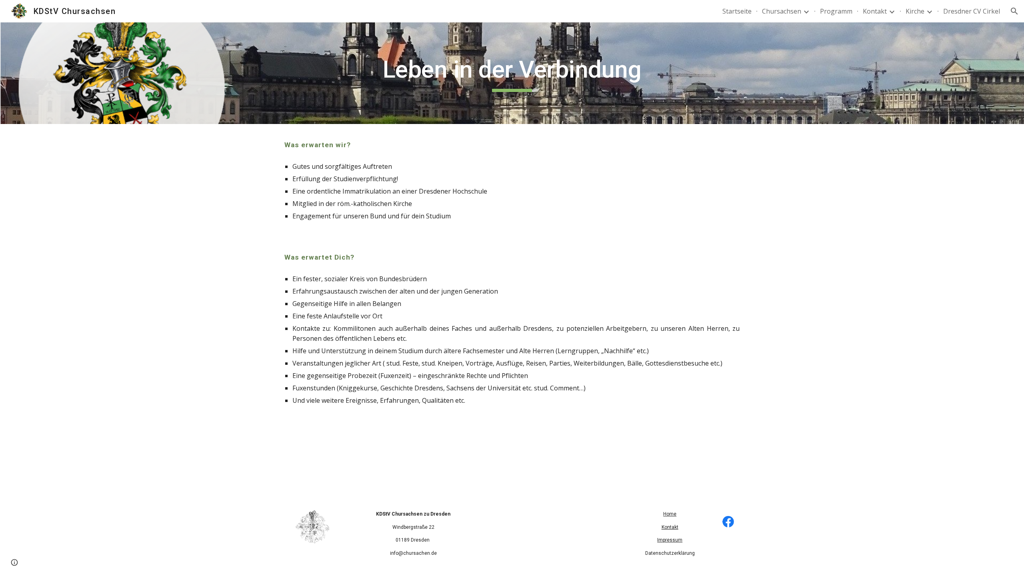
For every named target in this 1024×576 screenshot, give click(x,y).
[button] (1014, 11)
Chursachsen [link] (781, 11)
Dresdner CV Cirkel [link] (971, 11)
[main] (512, 73)
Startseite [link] (737, 11)
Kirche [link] (915, 11)
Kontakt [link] (875, 11)
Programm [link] (836, 11)
